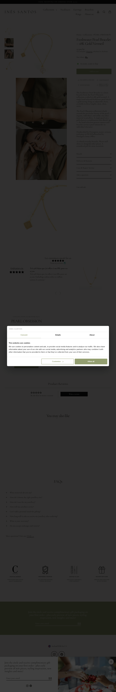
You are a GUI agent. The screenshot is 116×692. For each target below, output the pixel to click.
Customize (56, 361)
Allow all (91, 361)
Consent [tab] (24, 335)
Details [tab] (58, 335)
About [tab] (91, 335)
